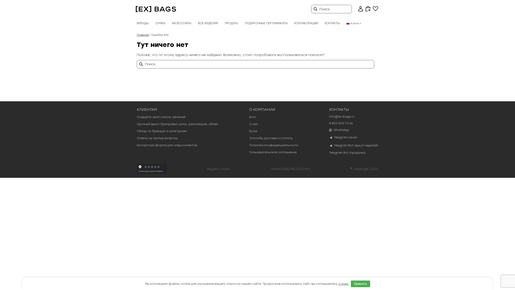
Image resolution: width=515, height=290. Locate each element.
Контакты (332, 23)
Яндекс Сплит (219, 169)
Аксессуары (181, 23)
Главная (143, 35)
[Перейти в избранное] (375, 10)
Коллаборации (306, 23)
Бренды (143, 23)
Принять (360, 284)
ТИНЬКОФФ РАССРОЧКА (290, 169)
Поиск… (325, 9)
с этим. (343, 284)
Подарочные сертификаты (266, 23)
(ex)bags (361, 169)
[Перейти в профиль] (360, 9)
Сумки (160, 23)
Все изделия (208, 23)
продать (231, 23)
